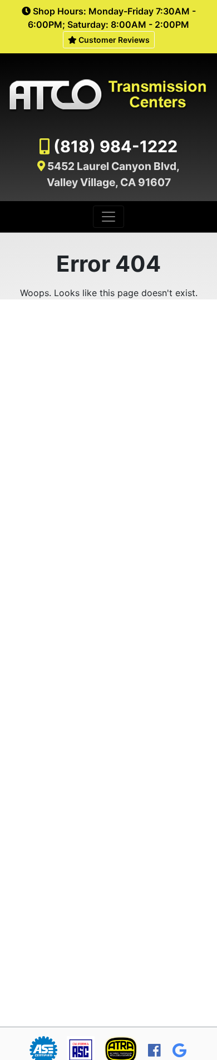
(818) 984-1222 (115, 146)
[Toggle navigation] (108, 217)
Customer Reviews (113, 39)
